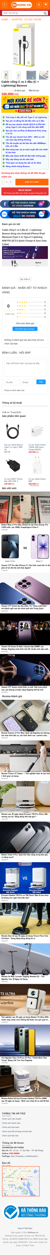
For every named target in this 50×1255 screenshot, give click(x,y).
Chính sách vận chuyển (11, 1119)
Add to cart (32, 182)
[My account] (39, 5)
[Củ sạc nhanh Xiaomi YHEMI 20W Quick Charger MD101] (37, 431)
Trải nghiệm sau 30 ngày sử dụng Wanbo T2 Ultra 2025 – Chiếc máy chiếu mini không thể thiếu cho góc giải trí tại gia (25, 1018)
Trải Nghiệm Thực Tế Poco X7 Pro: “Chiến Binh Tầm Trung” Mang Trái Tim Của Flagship (24, 1059)
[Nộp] (45, 13)
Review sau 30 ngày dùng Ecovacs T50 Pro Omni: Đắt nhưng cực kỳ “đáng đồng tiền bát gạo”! (24, 815)
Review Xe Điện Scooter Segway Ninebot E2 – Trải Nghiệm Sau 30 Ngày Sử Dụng (22, 977)
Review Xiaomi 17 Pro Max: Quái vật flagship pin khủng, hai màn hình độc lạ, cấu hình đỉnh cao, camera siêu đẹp (25, 734)
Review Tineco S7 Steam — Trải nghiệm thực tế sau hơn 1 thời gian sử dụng (25, 774)
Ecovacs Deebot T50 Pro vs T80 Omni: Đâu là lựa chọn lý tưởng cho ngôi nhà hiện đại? (24, 896)
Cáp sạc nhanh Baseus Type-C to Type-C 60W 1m (13, 447)
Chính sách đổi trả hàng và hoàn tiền (17, 1131)
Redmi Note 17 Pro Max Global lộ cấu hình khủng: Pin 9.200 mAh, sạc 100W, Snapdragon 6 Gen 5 (24, 526)
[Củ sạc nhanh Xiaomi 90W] (37, 465)
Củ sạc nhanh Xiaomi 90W (37, 480)
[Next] (47, 77)
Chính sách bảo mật (10, 1136)
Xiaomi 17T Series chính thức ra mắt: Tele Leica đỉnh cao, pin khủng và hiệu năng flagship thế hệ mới (24, 688)
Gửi (41, 382)
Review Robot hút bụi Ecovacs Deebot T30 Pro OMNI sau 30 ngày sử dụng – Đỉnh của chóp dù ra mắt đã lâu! (25, 1099)
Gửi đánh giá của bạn (24, 329)
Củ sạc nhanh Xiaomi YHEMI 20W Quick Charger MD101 (37, 447)
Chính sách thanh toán (11, 1123)
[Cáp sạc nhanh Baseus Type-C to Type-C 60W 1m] (13, 431)
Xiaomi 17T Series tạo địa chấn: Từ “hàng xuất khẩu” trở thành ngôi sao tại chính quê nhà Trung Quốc (24, 607)
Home (4, 19)
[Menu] (4, 5)
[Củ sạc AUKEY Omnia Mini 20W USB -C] (13, 465)
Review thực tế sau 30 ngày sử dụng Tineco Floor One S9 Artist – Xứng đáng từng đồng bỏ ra (24, 937)
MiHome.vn (33, 1232)
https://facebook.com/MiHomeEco (24, 1156)
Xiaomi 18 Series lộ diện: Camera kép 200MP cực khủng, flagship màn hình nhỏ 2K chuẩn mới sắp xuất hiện (24, 647)
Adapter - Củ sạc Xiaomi (26, 19)
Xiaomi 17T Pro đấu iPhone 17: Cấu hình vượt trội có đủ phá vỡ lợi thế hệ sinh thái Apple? (25, 566)
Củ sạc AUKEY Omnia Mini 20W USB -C (13, 480)
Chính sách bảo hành (10, 1127)
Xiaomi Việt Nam (25, 1228)
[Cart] (45, 5)
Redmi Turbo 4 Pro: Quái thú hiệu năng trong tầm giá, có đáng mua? (24, 856)
